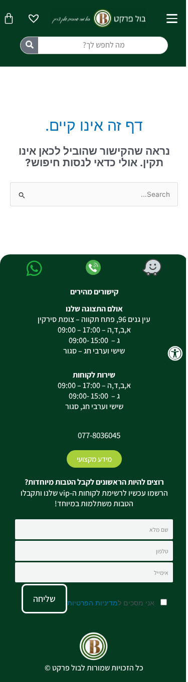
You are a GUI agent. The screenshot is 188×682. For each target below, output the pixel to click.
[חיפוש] (29, 45)
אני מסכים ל (111, 602)
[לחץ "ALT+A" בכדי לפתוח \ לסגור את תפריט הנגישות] (175, 354)
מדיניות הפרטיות (92, 602)
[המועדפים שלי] (33, 20)
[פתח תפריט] (172, 19)
